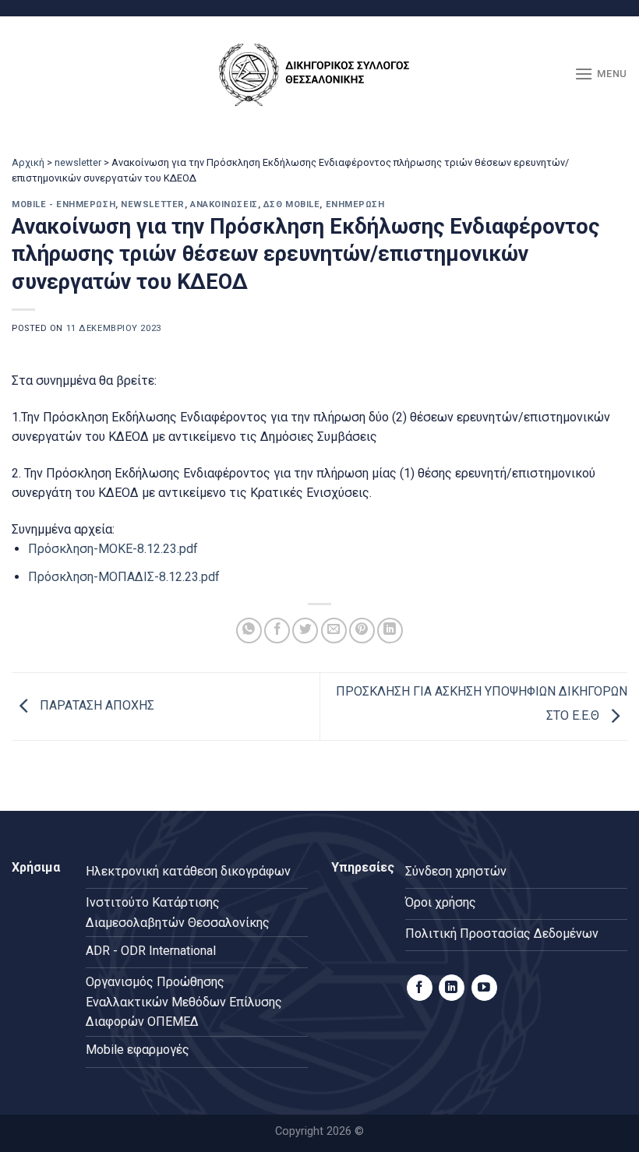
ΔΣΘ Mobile (291, 204)
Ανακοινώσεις (224, 204)
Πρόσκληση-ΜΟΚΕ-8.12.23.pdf (113, 548)
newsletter (78, 162)
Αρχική (28, 162)
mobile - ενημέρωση (63, 204)
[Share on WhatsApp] (249, 630)
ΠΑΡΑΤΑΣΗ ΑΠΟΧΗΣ (95, 706)
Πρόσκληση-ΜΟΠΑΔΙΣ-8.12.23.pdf (124, 576)
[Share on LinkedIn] (390, 630)
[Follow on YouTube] (484, 987)
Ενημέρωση (355, 204)
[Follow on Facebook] (419, 987)
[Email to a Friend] (334, 630)
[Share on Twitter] (305, 630)
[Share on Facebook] (277, 630)
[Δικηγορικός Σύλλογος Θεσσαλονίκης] (319, 74)
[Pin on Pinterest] (362, 630)
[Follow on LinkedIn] (451, 987)
